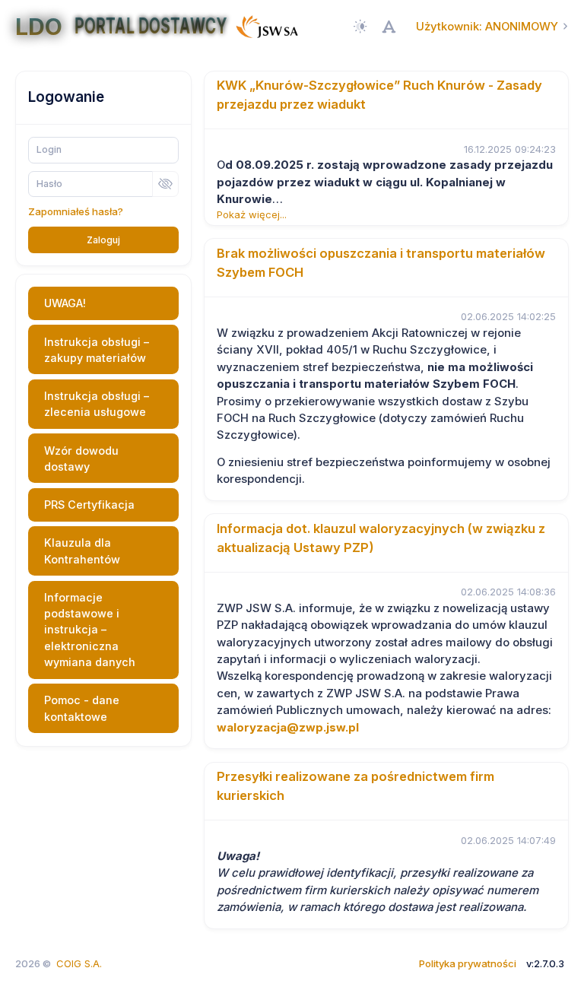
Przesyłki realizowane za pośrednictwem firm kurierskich (355, 786)
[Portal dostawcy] (267, 26)
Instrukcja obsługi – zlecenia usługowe (96, 403)
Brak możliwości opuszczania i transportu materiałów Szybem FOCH (381, 263)
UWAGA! (65, 303)
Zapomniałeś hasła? (75, 211)
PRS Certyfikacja (89, 504)
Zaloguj (103, 240)
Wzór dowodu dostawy (81, 458)
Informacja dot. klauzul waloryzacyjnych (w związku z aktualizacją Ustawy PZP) (381, 538)
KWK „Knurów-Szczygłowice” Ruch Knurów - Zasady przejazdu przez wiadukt (379, 95)
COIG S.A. (79, 963)
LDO (38, 26)
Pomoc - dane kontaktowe (81, 707)
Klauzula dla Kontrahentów (82, 550)
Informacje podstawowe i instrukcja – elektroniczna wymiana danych (89, 630)
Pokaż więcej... (252, 214)
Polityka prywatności (467, 963)
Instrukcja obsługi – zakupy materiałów (96, 349)
